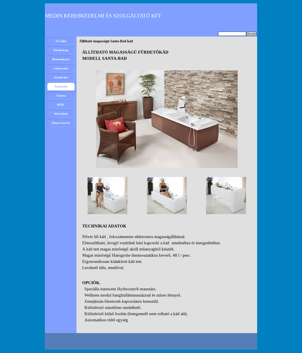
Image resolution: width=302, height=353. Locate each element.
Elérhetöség (61, 50)
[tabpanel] (166, 55)
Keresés (251, 34)
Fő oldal (61, 41)
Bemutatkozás (61, 59)
